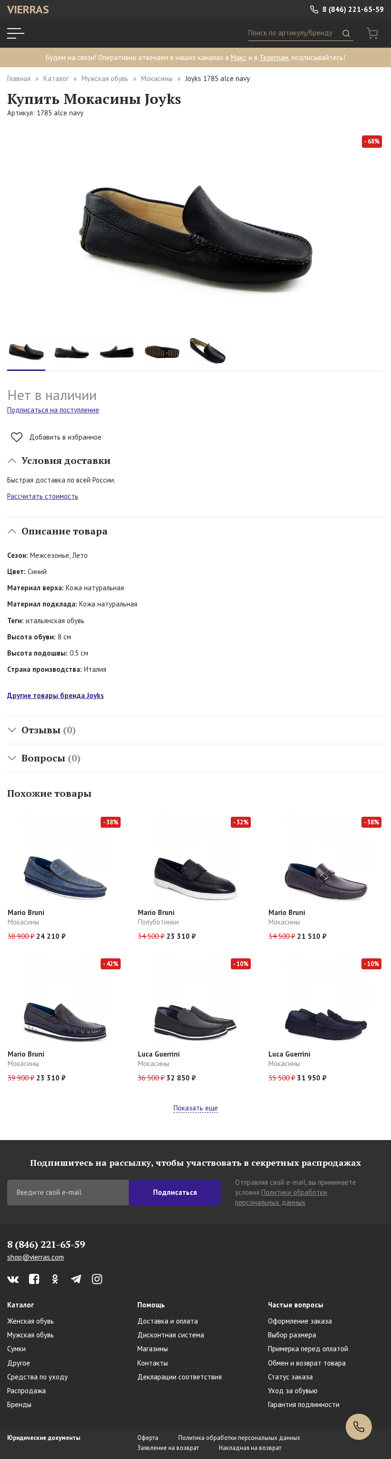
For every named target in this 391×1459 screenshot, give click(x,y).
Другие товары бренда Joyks (55, 695)
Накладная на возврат (250, 1448)
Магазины (152, 1348)
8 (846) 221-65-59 (352, 9)
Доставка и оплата (167, 1320)
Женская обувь (30, 1320)
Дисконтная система (170, 1334)
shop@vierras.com (35, 1257)
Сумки (16, 1348)
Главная (19, 78)
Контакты (152, 1362)
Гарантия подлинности (304, 1404)
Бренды (19, 1404)
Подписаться (175, 1192)
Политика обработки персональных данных (239, 1438)
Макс (239, 57)
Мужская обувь (105, 78)
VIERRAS (28, 9)
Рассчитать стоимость (42, 496)
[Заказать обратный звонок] (359, 1427)
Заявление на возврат (168, 1448)
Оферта (147, 1438)
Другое (18, 1362)
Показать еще (196, 1107)
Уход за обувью (293, 1390)
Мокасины (157, 78)
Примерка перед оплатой (308, 1348)
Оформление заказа (300, 1320)
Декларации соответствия (179, 1376)
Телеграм (273, 57)
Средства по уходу (37, 1376)
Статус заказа (290, 1376)
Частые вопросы (295, 1304)
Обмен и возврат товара (307, 1362)
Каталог (56, 78)
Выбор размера (292, 1334)
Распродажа (26, 1390)
